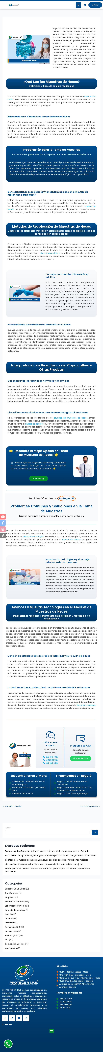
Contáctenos (11, 893)
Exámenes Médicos (14, 901)
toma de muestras (86, 705)
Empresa (9, 897)
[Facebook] (5, 1018)
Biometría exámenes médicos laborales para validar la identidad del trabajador (44, 864)
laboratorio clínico (71, 539)
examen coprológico (33, 536)
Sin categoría (11, 935)
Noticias (9, 914)
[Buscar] (95, 832)
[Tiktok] (12, 1018)
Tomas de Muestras (14, 943)
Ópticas (9, 918)
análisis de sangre (34, 423)
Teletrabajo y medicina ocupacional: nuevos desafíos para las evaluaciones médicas (46, 859)
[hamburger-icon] (78, 5)
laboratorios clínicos (50, 253)
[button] (51, 1031)
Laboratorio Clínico (14, 905)
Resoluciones (11, 931)
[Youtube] (19, 1018)
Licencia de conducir (15, 910)
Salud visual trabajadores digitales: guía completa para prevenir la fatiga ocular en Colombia (50, 855)
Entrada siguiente (90, 806)
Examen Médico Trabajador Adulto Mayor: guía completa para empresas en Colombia (47, 851)
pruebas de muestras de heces (71, 417)
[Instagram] (26, 1018)
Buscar (7, 828)
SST (7, 939)
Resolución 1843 (12, 927)
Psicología (10, 922)
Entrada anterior (12, 806)
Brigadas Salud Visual (15, 888)
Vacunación (11, 948)
